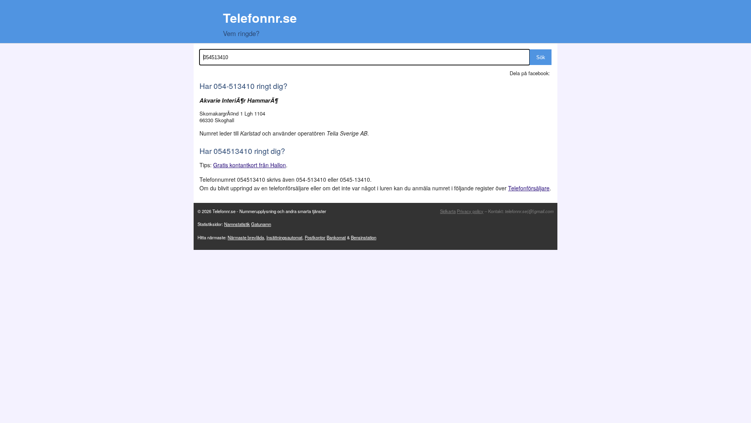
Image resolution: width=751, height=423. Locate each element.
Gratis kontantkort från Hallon (249, 165)
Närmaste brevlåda (246, 237)
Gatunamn (261, 224)
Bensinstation (363, 237)
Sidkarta (448, 211)
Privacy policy (470, 211)
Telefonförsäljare (529, 188)
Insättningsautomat (284, 237)
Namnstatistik (237, 224)
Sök (540, 57)
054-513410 (234, 85)
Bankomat (336, 237)
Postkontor (315, 237)
